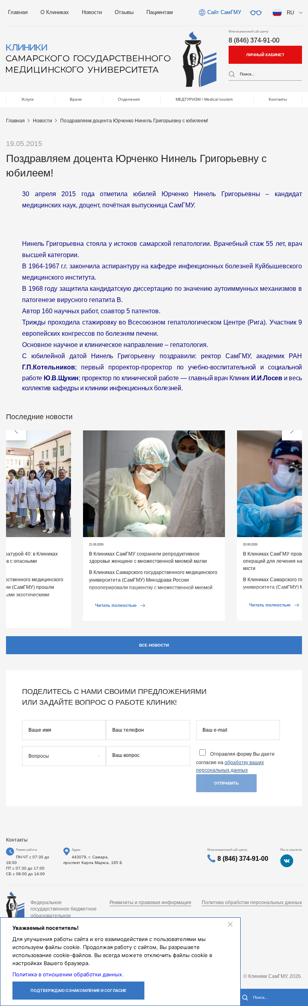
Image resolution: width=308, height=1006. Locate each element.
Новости (92, 12)
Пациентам (159, 12)
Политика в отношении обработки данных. (68, 974)
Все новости (154, 645)
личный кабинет (265, 55)
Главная (18, 12)
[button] (16, 430)
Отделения (129, 99)
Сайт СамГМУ (224, 12)
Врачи (76, 99)
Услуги (27, 99)
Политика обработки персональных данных (252, 902)
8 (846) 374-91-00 (254, 40)
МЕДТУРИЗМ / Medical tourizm (204, 99)
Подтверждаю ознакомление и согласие (78, 990)
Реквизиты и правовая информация (150, 902)
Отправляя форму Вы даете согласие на (235, 762)
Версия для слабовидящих (256, 12)
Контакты (278, 99)
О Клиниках (55, 12)
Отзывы (124, 12)
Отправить (226, 783)
